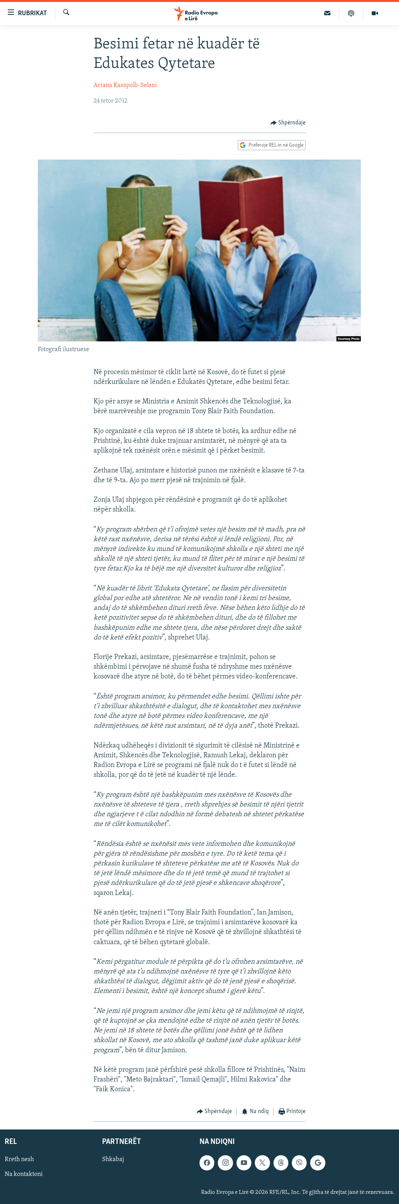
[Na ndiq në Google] (317, 1162)
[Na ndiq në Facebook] (207, 1162)
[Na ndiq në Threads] (281, 1162)
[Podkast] (351, 13)
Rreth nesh (19, 1159)
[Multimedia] (375, 13)
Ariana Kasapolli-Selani (125, 85)
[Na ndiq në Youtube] (244, 1162)
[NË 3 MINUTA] (327, 13)
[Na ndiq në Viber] (299, 1162)
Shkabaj (113, 1159)
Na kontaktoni (24, 1174)
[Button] (288, 123)
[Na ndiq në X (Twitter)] (262, 1162)
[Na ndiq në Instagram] (225, 1162)
